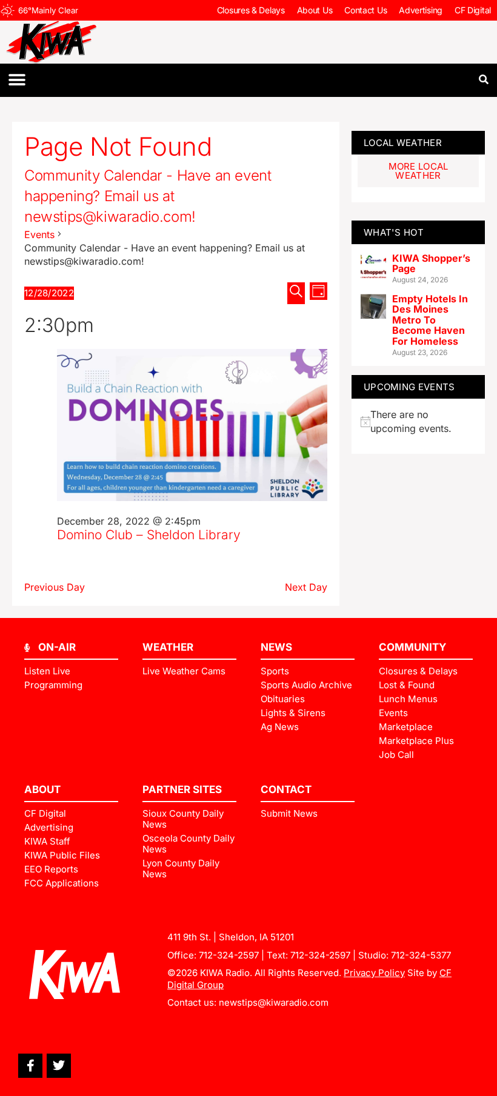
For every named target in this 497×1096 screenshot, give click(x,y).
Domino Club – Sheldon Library (149, 534)
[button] (16, 80)
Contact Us (365, 10)
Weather (167, 647)
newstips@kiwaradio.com (274, 1002)
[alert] (418, 421)
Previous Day (54, 587)
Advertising (420, 10)
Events (39, 234)
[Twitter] (59, 1066)
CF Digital (473, 10)
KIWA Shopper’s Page (431, 263)
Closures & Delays (251, 10)
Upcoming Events (409, 387)
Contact (286, 789)
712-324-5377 (421, 955)
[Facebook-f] (30, 1066)
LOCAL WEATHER (403, 142)
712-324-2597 (229, 955)
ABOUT (42, 789)
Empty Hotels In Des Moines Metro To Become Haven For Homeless (430, 320)
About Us (315, 10)
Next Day (306, 587)
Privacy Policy (374, 972)
